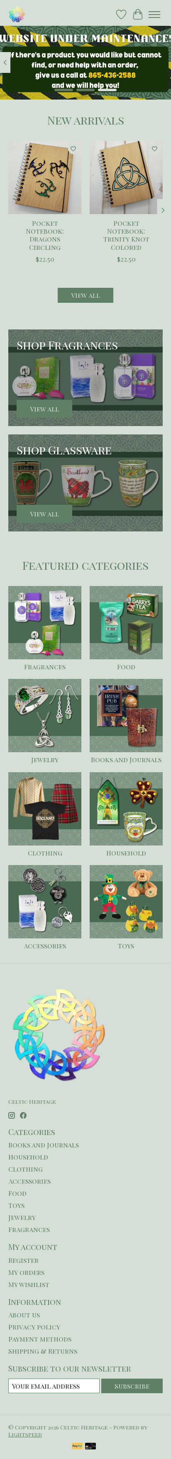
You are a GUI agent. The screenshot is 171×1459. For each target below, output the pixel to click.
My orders (26, 1272)
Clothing (45, 852)
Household (126, 852)
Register (23, 1260)
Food (126, 666)
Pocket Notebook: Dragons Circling (45, 235)
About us (24, 1314)
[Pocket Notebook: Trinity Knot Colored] (126, 177)
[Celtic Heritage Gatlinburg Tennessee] (16, 14)
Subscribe (132, 1386)
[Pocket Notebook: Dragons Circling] (44, 177)
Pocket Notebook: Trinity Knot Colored (126, 235)
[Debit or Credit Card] (90, 1447)
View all (85, 295)
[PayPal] (77, 1447)
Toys (126, 945)
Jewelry (45, 759)
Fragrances (45, 666)
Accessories (45, 945)
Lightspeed (25, 1434)
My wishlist (28, 1284)
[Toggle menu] (154, 14)
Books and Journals (126, 759)
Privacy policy (34, 1326)
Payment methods (39, 1338)
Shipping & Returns (42, 1351)
